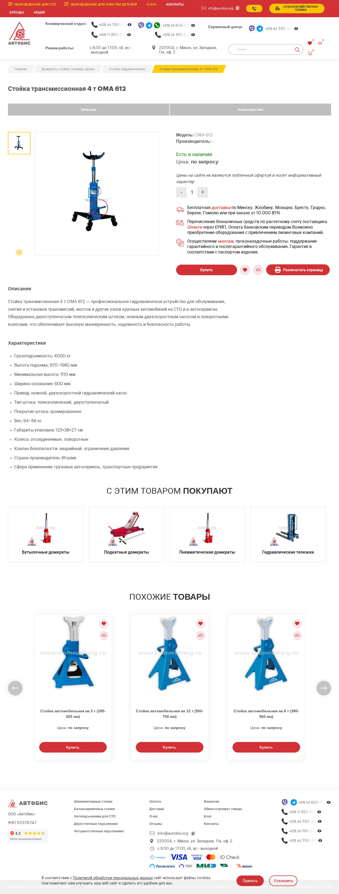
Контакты (211, 823)
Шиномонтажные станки (93, 801)
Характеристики (250, 109)
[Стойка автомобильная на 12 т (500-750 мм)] (169, 658)
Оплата (194, 227)
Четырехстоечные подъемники (98, 831)
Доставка (156, 809)
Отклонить (283, 881)
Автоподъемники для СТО (94, 816)
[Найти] (297, 49)
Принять (250, 881)
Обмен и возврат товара (223, 809)
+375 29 (179, 25)
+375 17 (115, 35)
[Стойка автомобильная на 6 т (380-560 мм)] (266, 658)
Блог (208, 816)
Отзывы (155, 823)
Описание (88, 109)
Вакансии (211, 801)
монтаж (225, 241)
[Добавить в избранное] (245, 270)
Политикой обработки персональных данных (113, 878)
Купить (206, 270)
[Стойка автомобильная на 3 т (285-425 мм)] (73, 658)
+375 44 (115, 24)
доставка (221, 208)
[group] (97, 194)
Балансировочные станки (94, 809)
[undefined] (15, 688)
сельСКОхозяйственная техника (300, 8)
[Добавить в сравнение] (258, 270)
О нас (151, 4)
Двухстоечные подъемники (96, 823)
